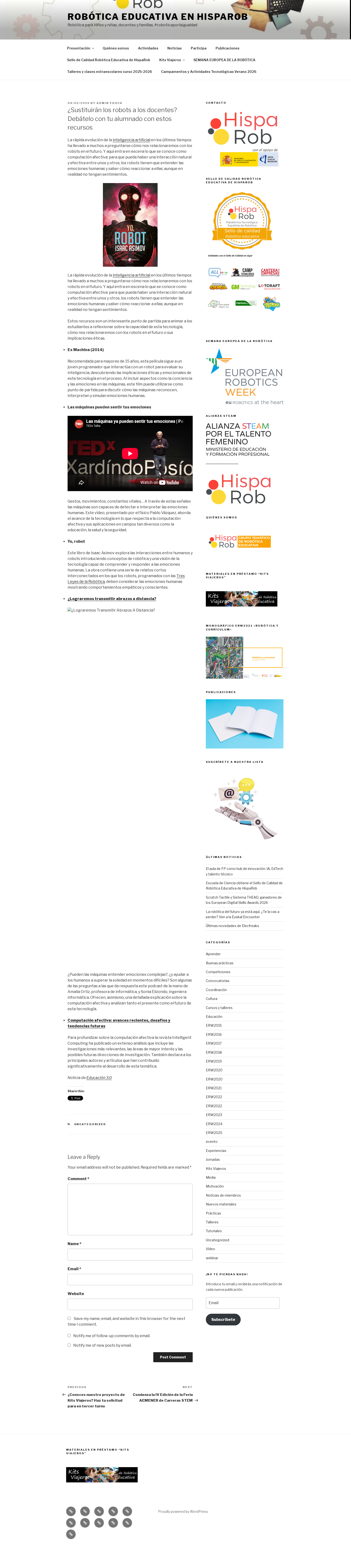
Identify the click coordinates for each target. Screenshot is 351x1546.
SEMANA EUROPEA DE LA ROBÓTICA (224, 60)
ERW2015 (214, 1025)
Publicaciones (227, 48)
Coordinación (216, 990)
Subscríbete (223, 1319)
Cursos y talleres (219, 1008)
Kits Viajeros (170, 60)
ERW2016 (214, 1034)
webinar (212, 1258)
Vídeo (210, 1249)
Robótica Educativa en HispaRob (158, 16)
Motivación (215, 1186)
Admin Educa (109, 103)
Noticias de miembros (223, 1195)
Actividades (148, 48)
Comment (78, 1179)
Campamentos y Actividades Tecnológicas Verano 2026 (208, 72)
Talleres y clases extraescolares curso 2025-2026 (109, 72)
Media (211, 1177)
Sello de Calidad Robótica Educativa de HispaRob (108, 60)
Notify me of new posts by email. (102, 1345)
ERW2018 (214, 1052)
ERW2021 (214, 1088)
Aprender (213, 954)
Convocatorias (217, 981)
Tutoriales (214, 1231)
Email (74, 1269)
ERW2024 (214, 1124)
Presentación (78, 48)
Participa (199, 48)
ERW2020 (214, 1070)
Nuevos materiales (221, 1204)
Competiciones (218, 972)
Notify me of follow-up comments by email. (111, 1336)
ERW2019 (214, 1061)
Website (76, 1293)
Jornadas (213, 1159)
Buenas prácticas (220, 963)
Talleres (212, 1222)
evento (212, 1141)
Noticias (174, 48)
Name (74, 1244)
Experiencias (216, 1151)
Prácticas (213, 1213)
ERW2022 (214, 1097)
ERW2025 (214, 1133)
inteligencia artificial (131, 140)
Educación (214, 1016)
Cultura (211, 999)
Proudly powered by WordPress (183, 1511)
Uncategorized (90, 1124)
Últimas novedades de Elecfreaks (232, 926)
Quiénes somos (116, 48)
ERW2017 (214, 1043)
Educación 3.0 (99, 1077)
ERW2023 (214, 1115)
